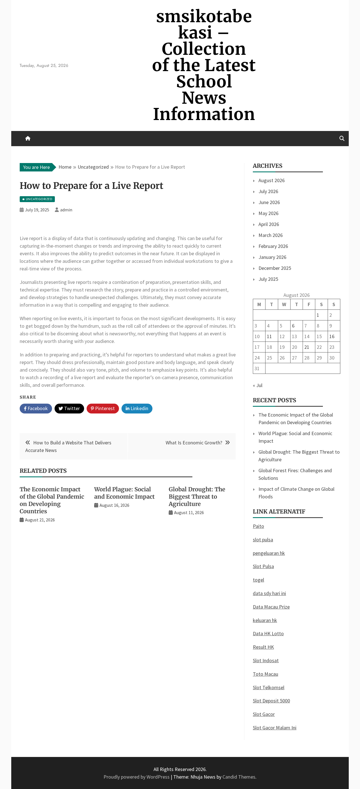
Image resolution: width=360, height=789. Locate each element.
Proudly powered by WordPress (137, 777)
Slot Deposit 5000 (271, 700)
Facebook (37, 408)
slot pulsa (263, 539)
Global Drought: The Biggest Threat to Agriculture (197, 496)
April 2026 (268, 224)
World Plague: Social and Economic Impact (124, 493)
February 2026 (273, 246)
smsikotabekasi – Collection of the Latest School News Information (204, 65)
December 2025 (274, 268)
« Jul (257, 385)
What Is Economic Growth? (194, 442)
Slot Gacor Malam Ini (274, 727)
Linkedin (138, 408)
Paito (258, 526)
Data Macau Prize (271, 606)
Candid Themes (238, 777)
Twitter (71, 408)
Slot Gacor (264, 714)
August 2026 (271, 180)
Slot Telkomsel (268, 687)
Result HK (263, 647)
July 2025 (268, 279)
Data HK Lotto (268, 633)
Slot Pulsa (263, 566)
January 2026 (272, 257)
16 (331, 336)
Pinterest (104, 408)
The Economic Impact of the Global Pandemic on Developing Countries (52, 500)
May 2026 (268, 213)
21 (306, 347)
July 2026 (268, 191)
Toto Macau (265, 674)
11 (269, 336)
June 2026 (269, 202)
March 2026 (270, 235)
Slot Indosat (266, 660)
